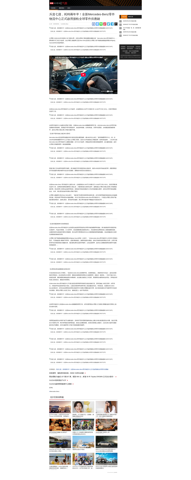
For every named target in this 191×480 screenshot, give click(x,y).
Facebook (93, 23)
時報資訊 (127, 52)
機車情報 (61, 8)
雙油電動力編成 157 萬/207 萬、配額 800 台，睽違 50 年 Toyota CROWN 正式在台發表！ (82, 377)
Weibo (104, 23)
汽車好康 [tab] (124, 16)
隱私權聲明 (130, 48)
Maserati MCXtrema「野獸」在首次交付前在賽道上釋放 (60, 450)
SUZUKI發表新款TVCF (57, 380)
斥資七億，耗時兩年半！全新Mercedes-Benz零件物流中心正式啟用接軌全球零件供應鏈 (82, 369)
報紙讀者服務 (130, 46)
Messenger (97, 23)
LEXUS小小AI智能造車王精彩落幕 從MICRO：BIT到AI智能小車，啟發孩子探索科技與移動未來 (83, 467)
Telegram (112, 23)
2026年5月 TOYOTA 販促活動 (130, 35)
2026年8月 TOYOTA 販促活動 (130, 24)
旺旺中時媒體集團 (133, 51)
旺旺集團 (125, 51)
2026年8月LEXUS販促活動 (129, 21)
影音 (69, 8)
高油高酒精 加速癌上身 (102, 432)
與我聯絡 (123, 46)
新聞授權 (138, 46)
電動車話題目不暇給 (78, 449)
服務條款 (123, 48)
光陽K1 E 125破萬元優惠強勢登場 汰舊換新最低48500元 (82, 433)
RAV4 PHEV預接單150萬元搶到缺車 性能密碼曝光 (106, 467)
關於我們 (133, 52)
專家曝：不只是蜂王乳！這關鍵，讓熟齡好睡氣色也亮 (83, 415)
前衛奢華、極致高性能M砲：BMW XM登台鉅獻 (66, 373)
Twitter (108, 23)
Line (101, 23)
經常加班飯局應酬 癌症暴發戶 (58, 432)
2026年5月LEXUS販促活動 (129, 32)
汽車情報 (53, 8)
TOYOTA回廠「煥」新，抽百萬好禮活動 (132, 28)
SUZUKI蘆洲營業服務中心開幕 (60, 384)
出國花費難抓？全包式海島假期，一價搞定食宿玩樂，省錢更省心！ (60, 467)
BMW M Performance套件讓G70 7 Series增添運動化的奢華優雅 (106, 450)
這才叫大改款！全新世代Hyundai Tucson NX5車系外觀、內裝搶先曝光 (59, 415)
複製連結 (115, 23)
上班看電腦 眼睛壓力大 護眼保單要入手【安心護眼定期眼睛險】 (106, 415)
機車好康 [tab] (130, 16)
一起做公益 (137, 48)
